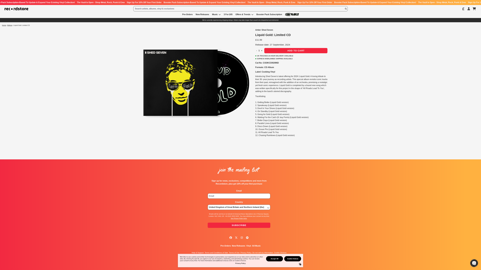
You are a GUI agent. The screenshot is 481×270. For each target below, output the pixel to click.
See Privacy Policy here (239, 218)
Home (4, 25)
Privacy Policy (246, 253)
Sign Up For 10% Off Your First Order (144, 2)
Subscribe (239, 225)
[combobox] (240, 8)
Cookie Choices (280, 253)
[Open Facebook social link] (230, 237)
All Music (256, 246)
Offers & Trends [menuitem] (242, 14)
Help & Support (198, 253)
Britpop (9, 25)
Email (239, 191)
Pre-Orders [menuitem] (187, 14)
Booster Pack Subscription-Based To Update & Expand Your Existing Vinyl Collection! (205, 2)
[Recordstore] (16, 9)
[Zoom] (196, 82)
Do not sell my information (262, 253)
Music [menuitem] (215, 14)
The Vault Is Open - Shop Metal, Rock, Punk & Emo (101, 2)
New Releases (238, 246)
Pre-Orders (225, 246)
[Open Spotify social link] (247, 237)
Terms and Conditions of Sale (216, 253)
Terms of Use (234, 253)
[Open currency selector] (463, 9)
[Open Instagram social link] (242, 237)
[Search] (346, 8)
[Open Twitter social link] (236, 237)
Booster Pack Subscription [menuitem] (269, 14)
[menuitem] (292, 14)
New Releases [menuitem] (202, 14)
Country (239, 202)
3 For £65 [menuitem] (228, 14)
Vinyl (248, 246)
